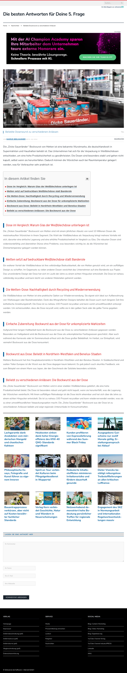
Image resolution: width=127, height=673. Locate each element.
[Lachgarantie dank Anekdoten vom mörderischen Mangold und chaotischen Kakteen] (16, 423)
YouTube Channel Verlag (96, 639)
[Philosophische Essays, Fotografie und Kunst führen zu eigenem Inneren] (16, 461)
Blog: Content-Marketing (97, 624)
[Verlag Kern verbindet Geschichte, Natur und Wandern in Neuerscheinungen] (47, 498)
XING (90, 653)
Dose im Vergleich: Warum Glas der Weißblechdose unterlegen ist (42, 186)
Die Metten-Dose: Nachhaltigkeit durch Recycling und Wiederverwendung (46, 196)
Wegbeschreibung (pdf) (11, 648)
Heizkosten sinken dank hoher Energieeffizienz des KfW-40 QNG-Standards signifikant (47, 439)
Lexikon (48, 634)
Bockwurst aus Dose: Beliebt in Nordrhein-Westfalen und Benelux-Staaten (46, 206)
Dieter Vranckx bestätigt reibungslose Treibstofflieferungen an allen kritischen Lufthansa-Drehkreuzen (110, 476)
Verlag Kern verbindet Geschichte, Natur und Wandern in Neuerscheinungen (47, 512)
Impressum (7, 629)
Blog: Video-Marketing (96, 629)
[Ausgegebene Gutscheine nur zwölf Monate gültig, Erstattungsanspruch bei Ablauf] (110, 423)
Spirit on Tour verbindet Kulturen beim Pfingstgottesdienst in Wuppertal (47, 474)
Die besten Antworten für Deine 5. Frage (44, 14)
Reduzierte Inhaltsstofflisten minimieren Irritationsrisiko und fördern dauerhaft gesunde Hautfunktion (79, 476)
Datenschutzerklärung (11, 653)
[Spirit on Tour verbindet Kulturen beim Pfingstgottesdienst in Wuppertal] (47, 461)
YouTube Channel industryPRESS (99, 643)
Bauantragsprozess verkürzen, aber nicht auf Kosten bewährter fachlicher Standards (16, 514)
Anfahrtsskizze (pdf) (10, 639)
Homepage (7, 624)
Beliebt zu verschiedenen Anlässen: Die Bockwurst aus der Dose (41, 210)
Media (47, 624)
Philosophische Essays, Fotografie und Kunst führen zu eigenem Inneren (16, 474)
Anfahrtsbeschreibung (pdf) (13, 634)
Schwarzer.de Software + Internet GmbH (19, 670)
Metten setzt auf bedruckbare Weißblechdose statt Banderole (39, 191)
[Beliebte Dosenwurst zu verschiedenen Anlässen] (63, 98)
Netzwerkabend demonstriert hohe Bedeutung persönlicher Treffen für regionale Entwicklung (79, 514)
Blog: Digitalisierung (95, 634)
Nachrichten (119, 139)
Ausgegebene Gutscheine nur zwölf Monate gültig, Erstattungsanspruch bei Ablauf (109, 439)
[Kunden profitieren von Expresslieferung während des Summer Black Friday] (79, 423)
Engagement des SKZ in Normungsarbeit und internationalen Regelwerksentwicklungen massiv (110, 514)
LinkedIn (91, 648)
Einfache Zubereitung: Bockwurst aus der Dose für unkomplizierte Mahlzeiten (48, 201)
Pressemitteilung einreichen (55, 629)
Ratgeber (48, 639)
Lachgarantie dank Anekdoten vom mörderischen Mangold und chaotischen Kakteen (16, 439)
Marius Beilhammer (16, 139)
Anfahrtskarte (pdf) (10, 643)
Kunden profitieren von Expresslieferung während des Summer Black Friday (79, 437)
